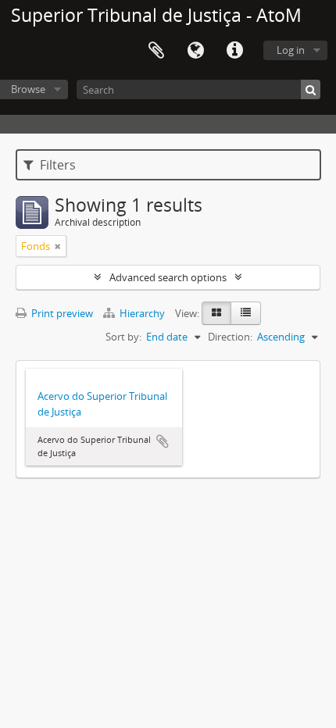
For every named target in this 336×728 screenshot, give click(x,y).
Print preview (61, 313)
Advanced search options (168, 277)
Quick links (234, 50)
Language (195, 50)
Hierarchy (142, 313)
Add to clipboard (162, 441)
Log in (291, 50)
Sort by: (123, 337)
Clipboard (156, 50)
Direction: (230, 337)
